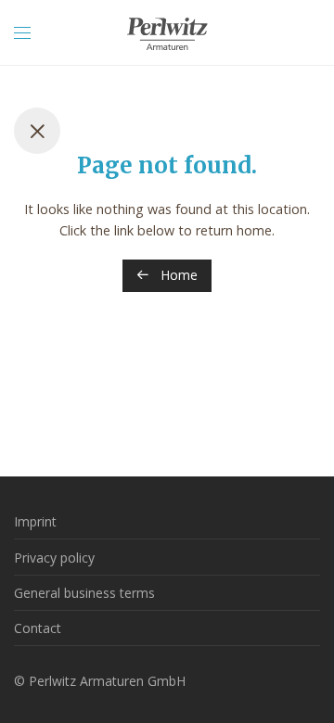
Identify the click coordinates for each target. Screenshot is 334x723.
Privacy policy (54, 557)
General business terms (84, 593)
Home (177, 275)
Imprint (35, 521)
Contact (37, 628)
